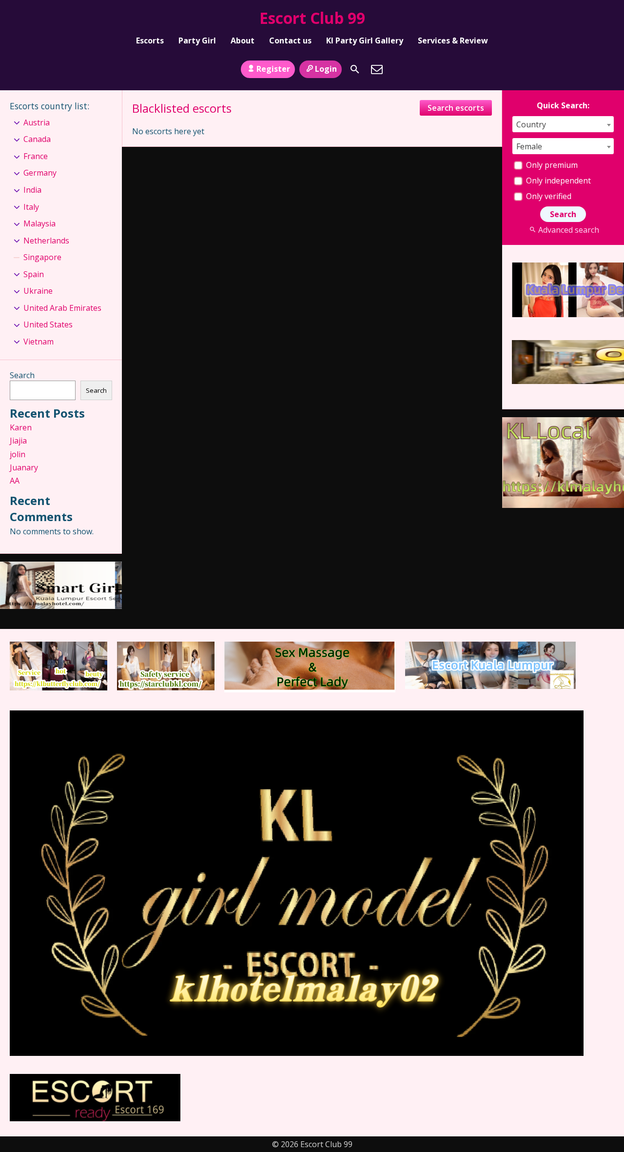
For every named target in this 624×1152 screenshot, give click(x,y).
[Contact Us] (377, 69)
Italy (31, 207)
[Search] (355, 69)
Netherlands (46, 240)
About (242, 40)
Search (22, 375)
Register (273, 68)
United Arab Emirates (62, 308)
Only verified (547, 196)
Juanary (24, 467)
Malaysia (39, 223)
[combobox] (563, 124)
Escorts (150, 40)
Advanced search (568, 229)
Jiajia (18, 440)
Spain (33, 274)
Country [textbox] (531, 124)
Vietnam (38, 341)
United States (48, 324)
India (32, 189)
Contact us (290, 40)
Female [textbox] (529, 146)
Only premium (551, 165)
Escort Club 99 (312, 17)
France (35, 156)
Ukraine (38, 290)
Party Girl (197, 40)
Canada (37, 139)
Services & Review (453, 40)
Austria (36, 122)
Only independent (557, 180)
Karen (21, 427)
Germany (40, 172)
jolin (17, 454)
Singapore (42, 257)
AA (15, 480)
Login (326, 68)
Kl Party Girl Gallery (364, 40)
